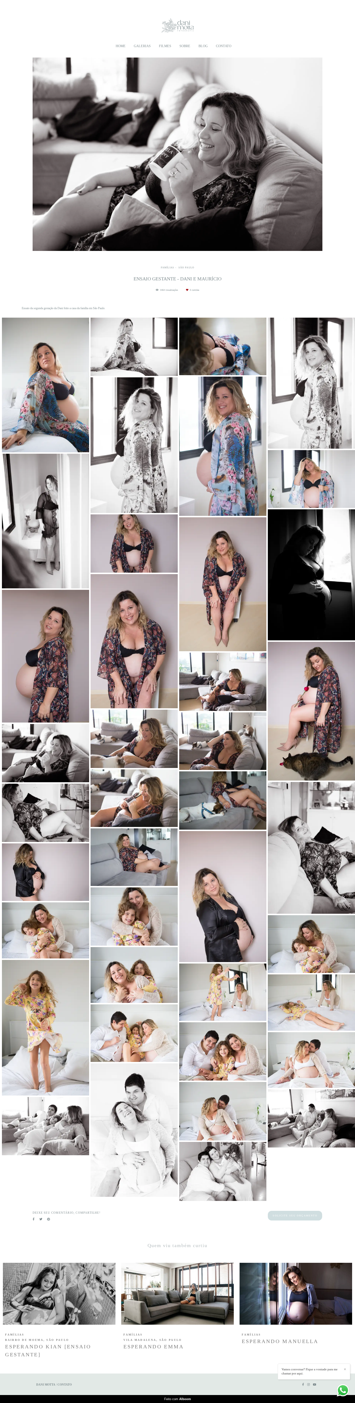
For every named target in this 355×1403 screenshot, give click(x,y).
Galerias (142, 46)
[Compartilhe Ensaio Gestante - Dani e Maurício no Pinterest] (48, 1219)
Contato (223, 46)
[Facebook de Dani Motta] (303, 1384)
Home (121, 46)
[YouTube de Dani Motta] (314, 1384)
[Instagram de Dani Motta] (308, 1384)
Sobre (184, 46)
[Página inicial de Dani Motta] (177, 23)
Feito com (177, 1399)
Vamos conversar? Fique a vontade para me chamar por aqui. (310, 1371)
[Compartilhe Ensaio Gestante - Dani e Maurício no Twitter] (40, 1219)
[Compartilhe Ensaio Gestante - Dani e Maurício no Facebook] (34, 1219)
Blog (203, 46)
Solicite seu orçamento (295, 1215)
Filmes (165, 46)
